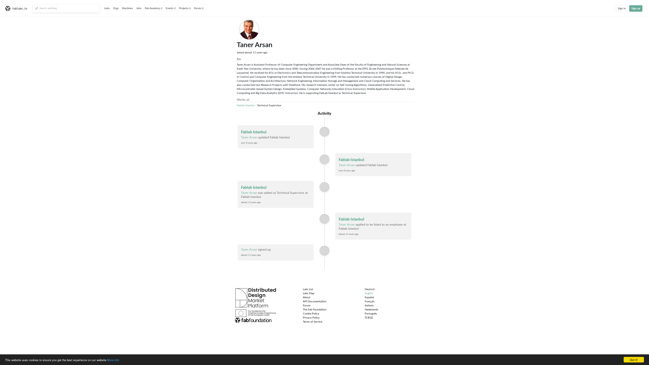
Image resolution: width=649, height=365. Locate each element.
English (369, 293)
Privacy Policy (311, 317)
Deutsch (370, 289)
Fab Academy (152, 8)
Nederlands (371, 309)
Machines (127, 8)
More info (113, 360)
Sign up (635, 8)
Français (370, 301)
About (306, 297)
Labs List (308, 289)
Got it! (634, 360)
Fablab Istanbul (246, 105)
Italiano (369, 305)
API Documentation (314, 301)
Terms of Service (312, 321)
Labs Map (308, 293)
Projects (183, 8)
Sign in (622, 8)
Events (169, 8)
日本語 (369, 317)
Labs (107, 8)
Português (371, 313)
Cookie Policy (311, 313)
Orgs (116, 8)
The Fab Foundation (314, 309)
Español (369, 297)
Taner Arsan (249, 137)
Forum (197, 8)
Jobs (138, 8)
